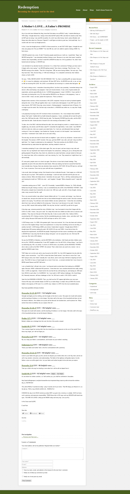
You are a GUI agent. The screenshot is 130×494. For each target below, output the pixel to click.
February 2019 (94, 106)
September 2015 (94, 181)
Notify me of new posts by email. (33, 476)
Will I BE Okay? (94, 33)
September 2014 (94, 219)
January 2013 (94, 278)
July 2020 (93, 90)
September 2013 (94, 253)
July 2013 (93, 259)
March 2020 (93, 93)
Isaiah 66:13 (27, 373)
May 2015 (93, 194)
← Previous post (26, 437)
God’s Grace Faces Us (104, 10)
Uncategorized (94, 289)
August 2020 (93, 87)
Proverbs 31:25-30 (29, 293)
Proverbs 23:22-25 (29, 353)
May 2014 (93, 231)
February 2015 (94, 203)
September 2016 (94, 150)
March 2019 (93, 103)
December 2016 (94, 140)
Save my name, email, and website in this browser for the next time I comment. (46, 470)
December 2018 (94, 112)
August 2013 (93, 256)
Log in (92, 301)
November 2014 (94, 212)
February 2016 (94, 169)
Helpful (53, 373)
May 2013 (93, 266)
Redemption (28, 7)
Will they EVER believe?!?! (97, 30)
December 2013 (94, 244)
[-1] (59, 308)
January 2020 (94, 97)
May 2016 (93, 159)
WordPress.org (94, 310)
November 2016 (94, 143)
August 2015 (93, 184)
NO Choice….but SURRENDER (99, 37)
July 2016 (93, 153)
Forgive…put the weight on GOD (99, 40)
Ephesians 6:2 (27, 345)
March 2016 (93, 165)
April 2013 (93, 269)
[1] (57, 308)
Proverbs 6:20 (27, 337)
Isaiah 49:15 (27, 326)
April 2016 (93, 162)
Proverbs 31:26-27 (29, 308)
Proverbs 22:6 (27, 365)
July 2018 (93, 128)
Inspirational (54, 29)
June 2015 (93, 190)
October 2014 (94, 215)
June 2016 (93, 156)
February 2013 (94, 275)
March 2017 (93, 137)
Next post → (34, 437)
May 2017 (93, 134)
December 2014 (94, 209)
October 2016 (94, 147)
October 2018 (94, 118)
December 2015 (94, 172)
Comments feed (94, 307)
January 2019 (94, 109)
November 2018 (94, 115)
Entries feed (93, 304)
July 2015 (93, 187)
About (85, 10)
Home (78, 10)
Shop (92, 10)
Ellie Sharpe (41, 29)
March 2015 (93, 200)
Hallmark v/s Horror (95, 43)
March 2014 (93, 234)
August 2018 (93, 125)
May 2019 (93, 100)
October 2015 (94, 178)
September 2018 (94, 122)
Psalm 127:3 (27, 318)
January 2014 (94, 241)
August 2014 (93, 222)
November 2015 (94, 175)
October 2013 (94, 250)
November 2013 (94, 247)
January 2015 (94, 206)
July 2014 (93, 225)
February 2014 (94, 237)
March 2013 (93, 272)
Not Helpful (60, 373)
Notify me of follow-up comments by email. (36, 472)
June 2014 (93, 228)
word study (93, 292)
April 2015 (93, 197)
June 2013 (93, 262)
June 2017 (93, 131)
